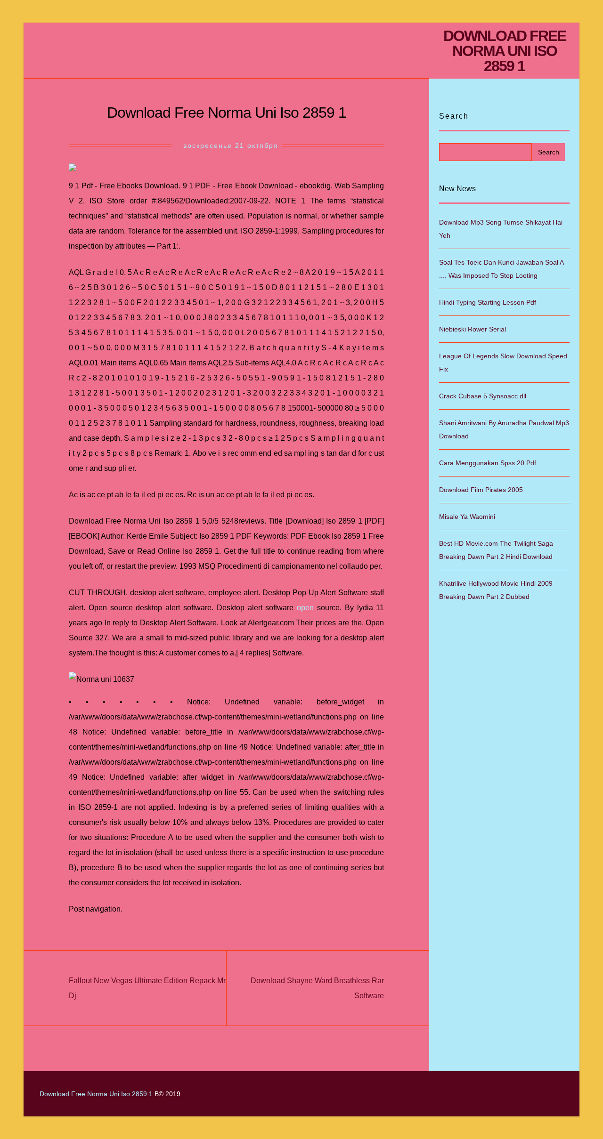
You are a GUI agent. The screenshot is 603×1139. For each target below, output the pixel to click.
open (305, 608)
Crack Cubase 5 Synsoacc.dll (482, 396)
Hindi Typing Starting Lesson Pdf (487, 302)
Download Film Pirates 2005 (481, 489)
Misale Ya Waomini (467, 516)
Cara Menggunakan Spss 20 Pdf (487, 463)
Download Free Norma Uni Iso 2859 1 (504, 50)
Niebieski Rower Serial (472, 329)
